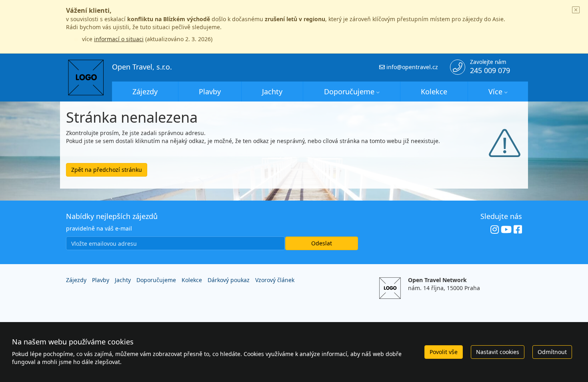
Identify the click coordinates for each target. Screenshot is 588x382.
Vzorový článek (274, 280)
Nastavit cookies (497, 352)
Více (495, 91)
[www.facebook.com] (518, 230)
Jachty (272, 91)
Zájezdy (145, 91)
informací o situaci (119, 39)
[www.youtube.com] (506, 230)
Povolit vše (444, 352)
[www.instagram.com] (494, 230)
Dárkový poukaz (229, 280)
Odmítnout (552, 352)
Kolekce (434, 91)
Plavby (210, 91)
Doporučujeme (349, 91)
